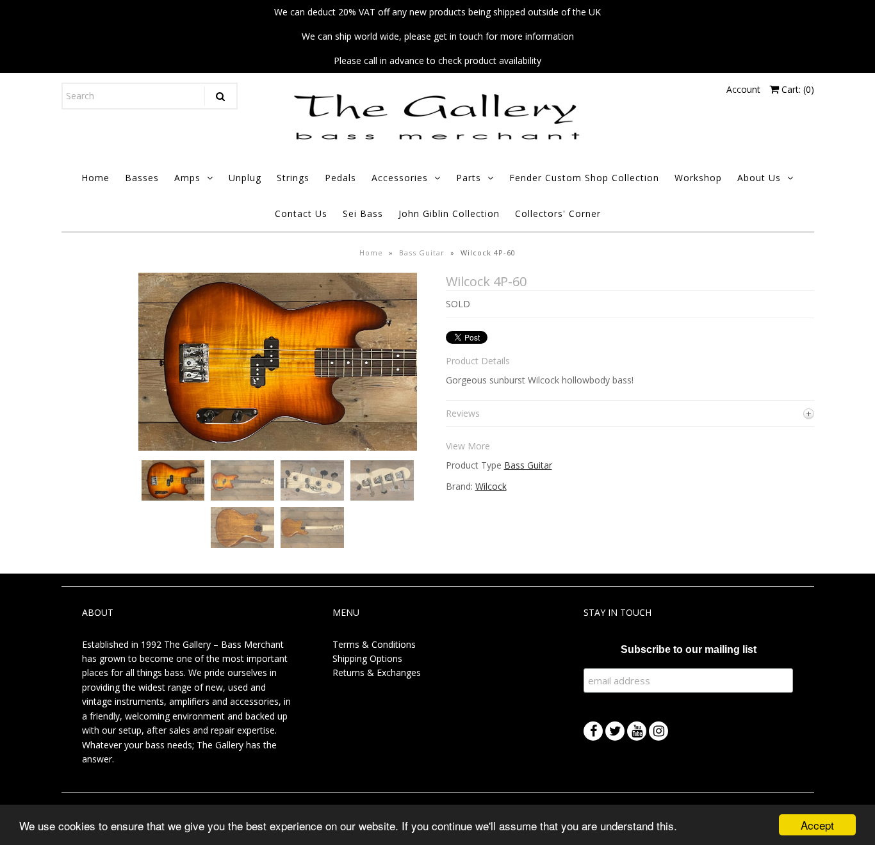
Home (95, 178)
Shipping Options (367, 658)
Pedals (340, 178)
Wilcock (491, 486)
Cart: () (796, 89)
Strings (293, 178)
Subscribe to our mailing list (688, 649)
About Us (759, 178)
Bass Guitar (422, 252)
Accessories (400, 178)
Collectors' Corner (558, 213)
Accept (817, 825)
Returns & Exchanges (376, 672)
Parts (468, 178)
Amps (187, 178)
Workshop (698, 178)
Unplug (245, 178)
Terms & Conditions (374, 644)
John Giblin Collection (449, 213)
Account (743, 89)
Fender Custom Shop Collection (584, 178)
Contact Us (301, 213)
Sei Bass (363, 213)
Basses (142, 178)
